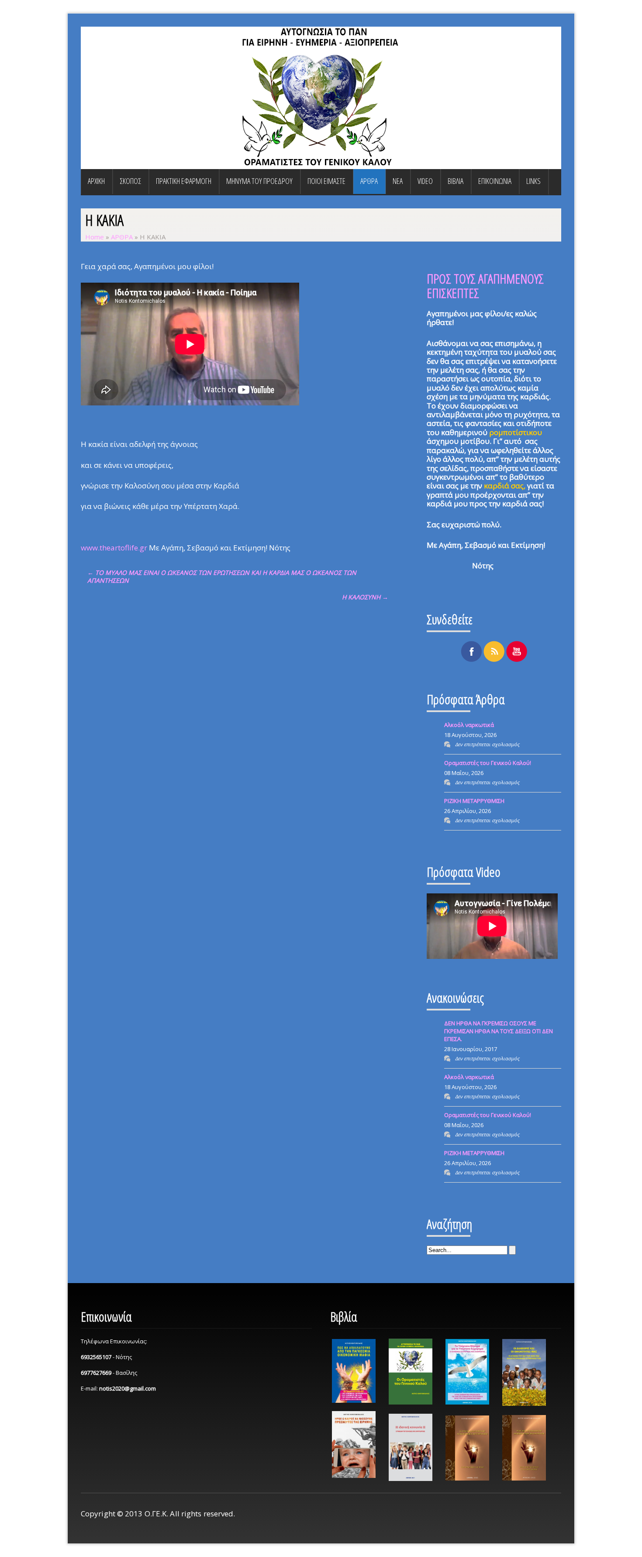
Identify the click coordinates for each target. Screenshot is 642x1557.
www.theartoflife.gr (114, 548)
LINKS (533, 181)
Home (94, 236)
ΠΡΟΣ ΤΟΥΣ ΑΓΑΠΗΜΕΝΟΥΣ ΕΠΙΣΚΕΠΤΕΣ (485, 286)
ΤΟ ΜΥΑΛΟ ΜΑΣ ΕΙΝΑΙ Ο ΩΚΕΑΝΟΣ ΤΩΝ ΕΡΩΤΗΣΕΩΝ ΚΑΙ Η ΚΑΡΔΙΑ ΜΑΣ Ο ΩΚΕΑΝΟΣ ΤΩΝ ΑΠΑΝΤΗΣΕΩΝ (221, 576)
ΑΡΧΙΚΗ (96, 181)
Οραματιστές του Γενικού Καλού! (487, 763)
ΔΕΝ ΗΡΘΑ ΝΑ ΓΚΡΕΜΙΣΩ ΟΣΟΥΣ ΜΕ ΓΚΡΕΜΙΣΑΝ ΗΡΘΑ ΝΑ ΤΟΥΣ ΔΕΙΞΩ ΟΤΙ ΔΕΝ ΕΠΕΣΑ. (498, 1031)
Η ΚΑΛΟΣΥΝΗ (365, 597)
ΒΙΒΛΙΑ (455, 181)
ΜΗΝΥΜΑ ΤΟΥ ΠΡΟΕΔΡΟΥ (259, 181)
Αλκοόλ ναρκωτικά (469, 725)
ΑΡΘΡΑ (369, 181)
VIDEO (425, 181)
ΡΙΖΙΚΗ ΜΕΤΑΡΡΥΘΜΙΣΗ (474, 801)
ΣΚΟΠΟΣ (130, 181)
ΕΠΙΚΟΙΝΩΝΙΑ (494, 181)
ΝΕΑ (398, 181)
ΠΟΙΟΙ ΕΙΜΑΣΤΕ (326, 181)
